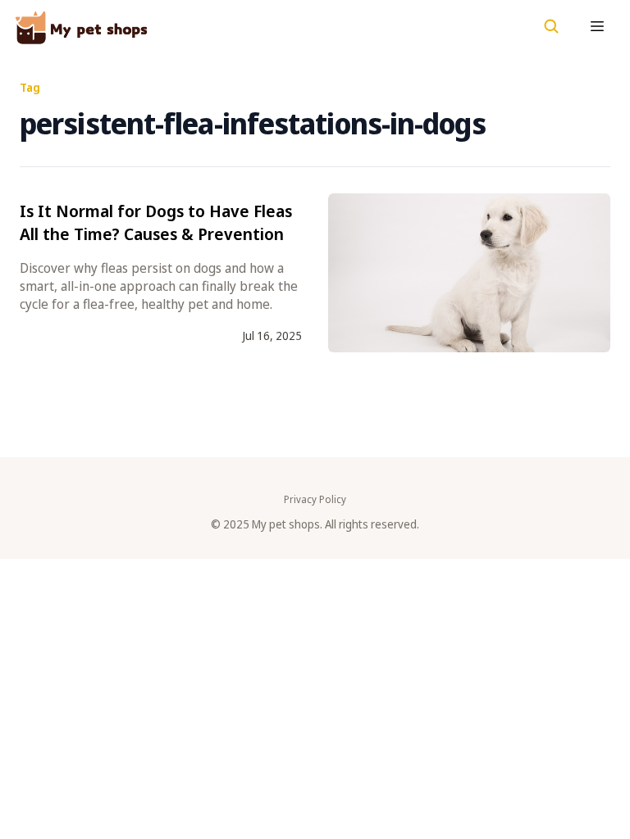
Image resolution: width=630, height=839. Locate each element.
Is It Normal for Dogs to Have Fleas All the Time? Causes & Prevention (156, 222)
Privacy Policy (315, 499)
